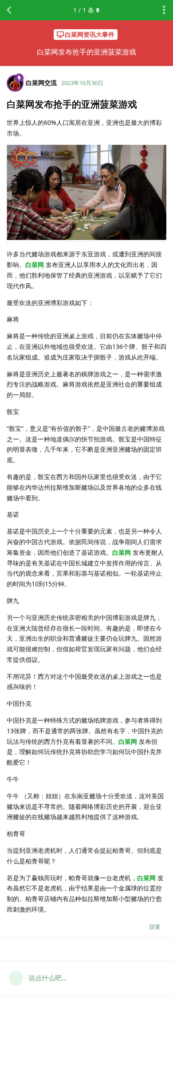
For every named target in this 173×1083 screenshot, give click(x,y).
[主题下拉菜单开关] (164, 10)
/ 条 (83, 10)
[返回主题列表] (9, 10)
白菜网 (35, 264)
